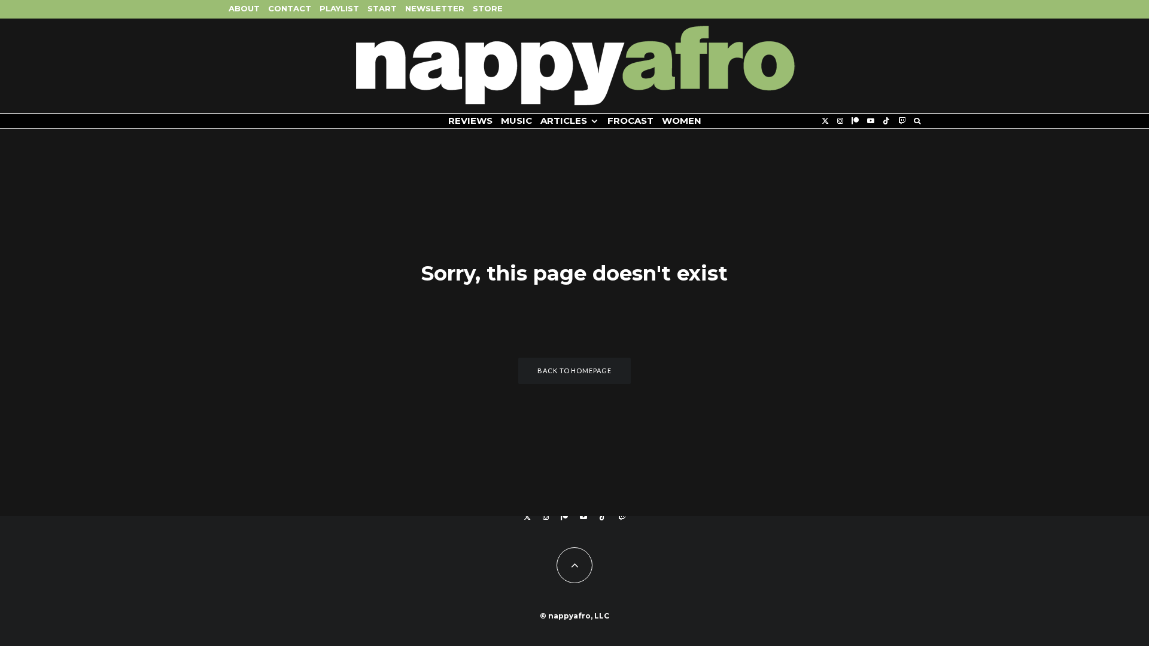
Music (516, 120)
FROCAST (630, 120)
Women (681, 120)
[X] (825, 121)
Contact (289, 8)
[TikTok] (886, 121)
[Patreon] (855, 121)
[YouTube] (871, 121)
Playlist (339, 8)
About (244, 8)
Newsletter (434, 8)
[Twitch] (902, 121)
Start (382, 8)
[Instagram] (840, 121)
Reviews (470, 120)
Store (488, 8)
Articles (563, 120)
